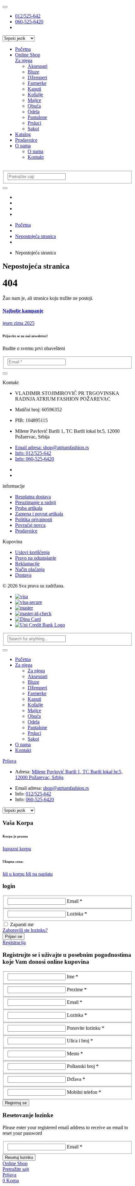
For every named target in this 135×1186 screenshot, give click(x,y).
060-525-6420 (29, 21)
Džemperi (37, 77)
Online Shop (27, 54)
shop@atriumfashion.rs (66, 788)
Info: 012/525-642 (33, 453)
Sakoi (33, 128)
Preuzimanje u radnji (35, 502)
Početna (23, 49)
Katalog (23, 134)
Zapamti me (22, 924)
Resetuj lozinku (19, 1157)
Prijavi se (13, 936)
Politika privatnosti (33, 519)
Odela (34, 111)
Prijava (9, 761)
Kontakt (36, 157)
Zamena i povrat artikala (39, 513)
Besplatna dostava (33, 496)
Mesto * (75, 1053)
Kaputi (34, 89)
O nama (23, 145)
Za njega (23, 60)
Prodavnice (26, 140)
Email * (74, 901)
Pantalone (37, 117)
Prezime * (77, 989)
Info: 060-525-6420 (34, 459)
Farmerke (37, 83)
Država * (76, 1079)
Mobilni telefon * (84, 1092)
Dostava (23, 575)
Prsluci (34, 123)
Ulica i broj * (80, 1040)
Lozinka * (77, 913)
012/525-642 (27, 16)
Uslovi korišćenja (32, 552)
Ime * (72, 976)
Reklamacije (27, 563)
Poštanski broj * (83, 1066)
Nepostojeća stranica (35, 236)
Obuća (34, 106)
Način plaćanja (30, 569)
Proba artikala (28, 508)
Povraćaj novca (30, 525)
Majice (34, 100)
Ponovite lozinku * (85, 1028)
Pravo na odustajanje (35, 558)
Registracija (14, 942)
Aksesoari (37, 66)
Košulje (35, 94)
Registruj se (16, 1102)
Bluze (33, 71)
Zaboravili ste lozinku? (25, 930)
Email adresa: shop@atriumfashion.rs (52, 447)
